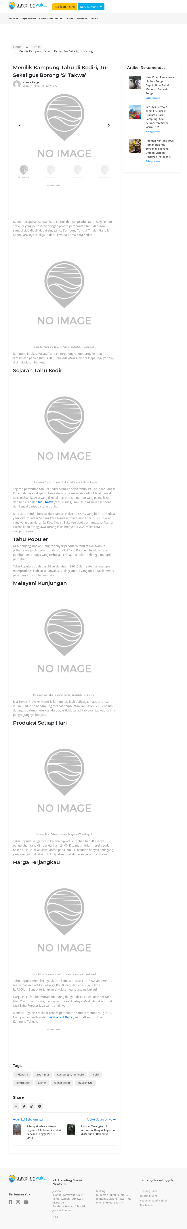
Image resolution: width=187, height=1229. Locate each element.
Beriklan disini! (65, 7)
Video (94, 18)
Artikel (70, 18)
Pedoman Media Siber (153, 1200)
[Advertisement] (79, 203)
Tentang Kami (148, 1191)
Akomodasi (46, 18)
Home (17, 47)
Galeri (59, 18)
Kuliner (13, 18)
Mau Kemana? (90, 7)
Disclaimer (146, 1205)
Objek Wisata (29, 18)
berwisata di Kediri (60, 1017)
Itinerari (82, 18)
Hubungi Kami (149, 1195)
